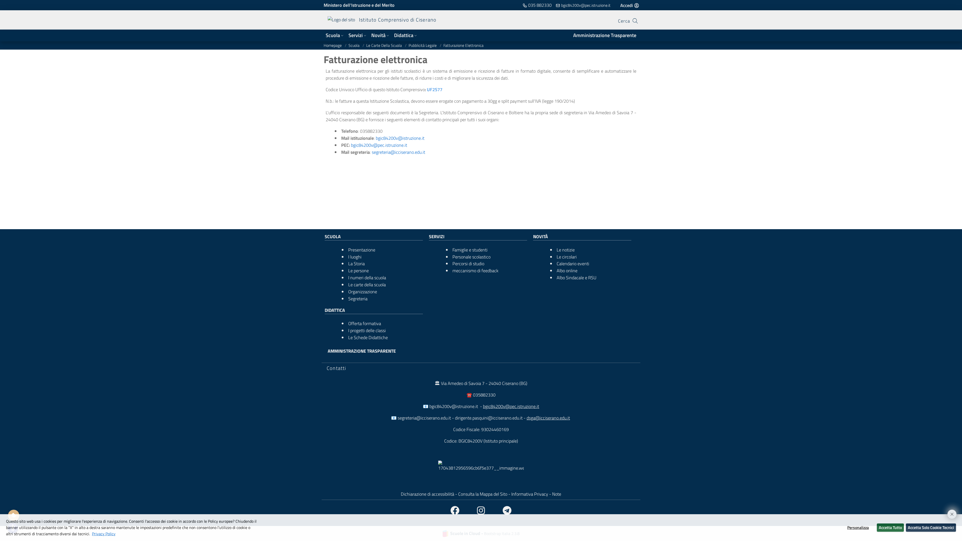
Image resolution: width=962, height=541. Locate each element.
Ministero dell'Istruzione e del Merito (359, 5)
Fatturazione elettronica (463, 45)
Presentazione (361, 249)
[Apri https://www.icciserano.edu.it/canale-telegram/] (507, 511)
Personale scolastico (471, 256)
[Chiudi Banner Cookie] (949, 512)
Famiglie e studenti (470, 249)
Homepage (333, 45)
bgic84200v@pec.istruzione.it (379, 145)
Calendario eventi (573, 263)
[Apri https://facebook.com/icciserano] (454, 511)
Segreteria (358, 298)
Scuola (333, 35)
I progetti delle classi (367, 330)
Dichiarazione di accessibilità (427, 494)
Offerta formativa (364, 323)
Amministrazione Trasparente (604, 35)
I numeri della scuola (367, 277)
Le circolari (567, 256)
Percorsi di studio (468, 263)
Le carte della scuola (384, 45)
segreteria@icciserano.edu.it (398, 152)
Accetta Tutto (890, 527)
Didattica (403, 35)
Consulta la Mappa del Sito (482, 494)
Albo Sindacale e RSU (576, 277)
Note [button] (556, 494)
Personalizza (858, 527)
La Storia (356, 263)
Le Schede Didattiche (368, 337)
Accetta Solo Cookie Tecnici (931, 527)
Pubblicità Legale (423, 45)
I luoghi (355, 256)
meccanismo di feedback (475, 270)
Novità (378, 35)
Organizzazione (362, 291)
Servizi (355, 35)
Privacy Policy (103, 534)
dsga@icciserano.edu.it (548, 418)
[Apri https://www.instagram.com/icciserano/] (481, 511)
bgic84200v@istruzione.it (400, 138)
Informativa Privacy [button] (530, 494)
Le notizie (566, 249)
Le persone (358, 270)
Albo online (567, 270)
